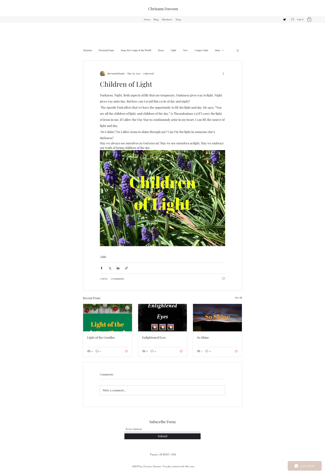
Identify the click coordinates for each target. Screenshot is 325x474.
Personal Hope (106, 50)
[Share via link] (126, 268)
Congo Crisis (201, 50)
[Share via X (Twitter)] (109, 268)
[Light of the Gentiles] (107, 317)
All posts (87, 50)
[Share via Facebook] (101, 268)
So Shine (203, 337)
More (217, 50)
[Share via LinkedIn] (118, 268)
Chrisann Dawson (163, 8)
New (185, 50)
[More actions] (223, 73)
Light (173, 50)
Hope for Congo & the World (136, 50)
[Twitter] (284, 19)
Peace (161, 50)
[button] (309, 19)
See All (238, 297)
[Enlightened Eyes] (162, 317)
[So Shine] (217, 317)
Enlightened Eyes (154, 337)
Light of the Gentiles (101, 337)
